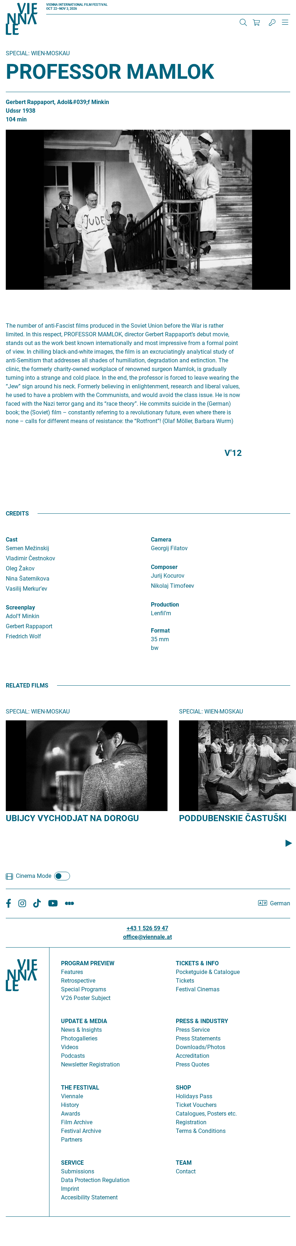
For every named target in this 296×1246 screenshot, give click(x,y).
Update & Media (84, 1021)
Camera (161, 539)
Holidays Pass (194, 1096)
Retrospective (78, 980)
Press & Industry (202, 1021)
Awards (70, 1113)
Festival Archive (81, 1131)
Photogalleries (79, 1038)
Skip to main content (26, 4)
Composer (164, 567)
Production (165, 604)
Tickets (185, 980)
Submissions (77, 1171)
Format (160, 630)
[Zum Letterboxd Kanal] (69, 903)
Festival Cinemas (197, 989)
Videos (69, 1047)
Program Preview (87, 963)
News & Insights (81, 1029)
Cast (11, 539)
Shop (183, 1087)
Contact (186, 1171)
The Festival (80, 1087)
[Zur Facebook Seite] (8, 903)
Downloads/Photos (200, 1047)
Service (72, 1162)
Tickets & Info (197, 963)
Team (184, 1162)
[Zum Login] (272, 22)
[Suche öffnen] (243, 22)
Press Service (193, 1029)
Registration (191, 1122)
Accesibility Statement (89, 1197)
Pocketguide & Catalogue (208, 972)
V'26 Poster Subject (85, 998)
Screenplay (20, 607)
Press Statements (198, 1038)
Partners (71, 1139)
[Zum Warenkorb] (256, 22)
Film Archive (76, 1122)
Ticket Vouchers (196, 1104)
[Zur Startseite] (22, 20)
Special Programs (83, 989)
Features (72, 972)
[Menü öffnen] (285, 25)
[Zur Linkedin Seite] (22, 903)
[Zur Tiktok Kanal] (37, 903)
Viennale (72, 1096)
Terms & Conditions (201, 1131)
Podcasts (73, 1055)
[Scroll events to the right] (289, 843)
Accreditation (192, 1055)
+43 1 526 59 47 (147, 928)
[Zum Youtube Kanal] (53, 903)
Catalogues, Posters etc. (206, 1113)
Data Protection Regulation (95, 1180)
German (280, 903)
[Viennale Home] (22, 1079)
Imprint (70, 1188)
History (70, 1104)
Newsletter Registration (90, 1064)
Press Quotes (192, 1064)
